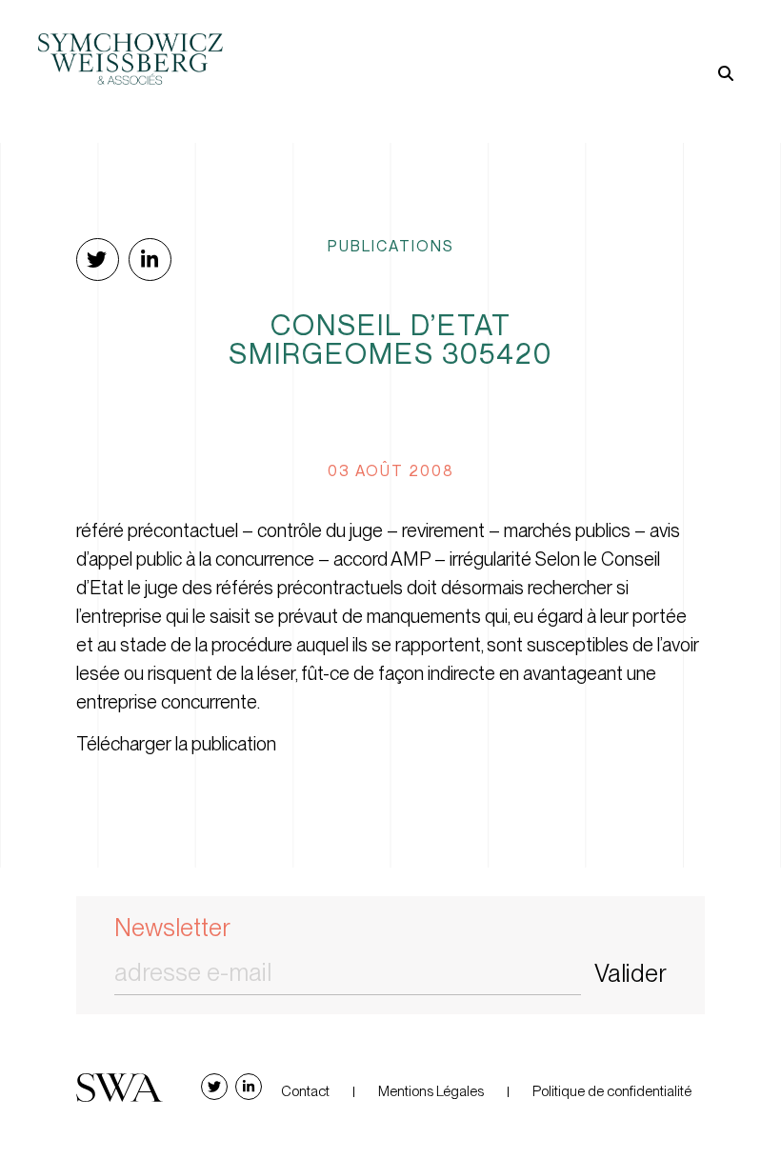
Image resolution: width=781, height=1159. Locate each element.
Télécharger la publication (176, 743)
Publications (391, 245)
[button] (566, 42)
